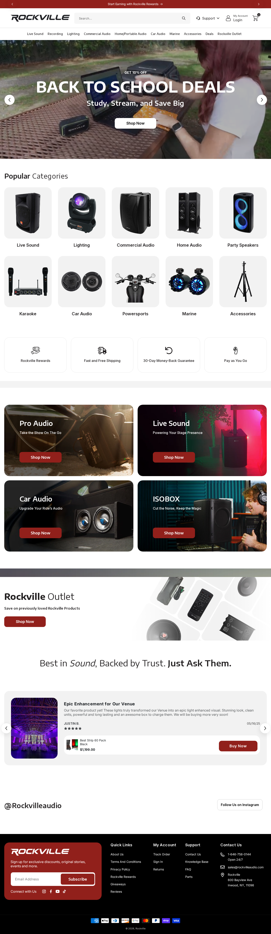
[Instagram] (44, 891)
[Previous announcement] (12, 4)
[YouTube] (57, 891)
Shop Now (135, 123)
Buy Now (238, 746)
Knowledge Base (196, 861)
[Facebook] (50, 891)
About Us (117, 854)
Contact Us (193, 854)
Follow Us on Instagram (240, 805)
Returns (158, 869)
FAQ (188, 869)
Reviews (116, 891)
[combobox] (132, 18)
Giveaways (118, 884)
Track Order (161, 854)
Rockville (140, 928)
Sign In (158, 861)
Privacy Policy (120, 869)
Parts (188, 876)
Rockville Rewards (123, 876)
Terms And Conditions (126, 861)
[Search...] (183, 18)
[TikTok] (64, 891)
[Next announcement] (259, 4)
